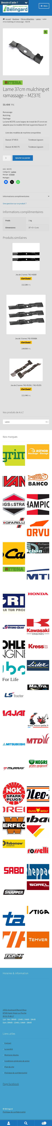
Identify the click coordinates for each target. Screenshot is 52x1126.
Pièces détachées (27, 19)
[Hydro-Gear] (14, 627)
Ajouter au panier (22, 158)
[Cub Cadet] (14, 553)
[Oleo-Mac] (38, 792)
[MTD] (38, 739)
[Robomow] (14, 844)
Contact (7, 1043)
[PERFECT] (14, 825)
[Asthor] (38, 451)
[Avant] (14, 480)
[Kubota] (14, 671)
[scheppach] (38, 871)
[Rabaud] (38, 826)
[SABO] (14, 870)
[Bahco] (38, 480)
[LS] (14, 696)
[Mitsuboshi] (14, 745)
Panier (40, 1122)
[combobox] (26, 421)
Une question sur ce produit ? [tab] (14, 203)
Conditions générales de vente (17, 1061)
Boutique (16, 19)
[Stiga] (38, 910)
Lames (38, 19)
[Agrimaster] (14, 455)
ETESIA (12, 174)
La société (8, 1049)
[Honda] (38, 593)
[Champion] (38, 504)
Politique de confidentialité (15, 1073)
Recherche (26, 1123)
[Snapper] (14, 892)
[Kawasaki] (38, 627)
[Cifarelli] (14, 523)
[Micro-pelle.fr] (38, 720)
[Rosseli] (38, 851)
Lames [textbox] (25, 422)
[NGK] (14, 793)
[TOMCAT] (14, 957)
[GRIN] (14, 602)
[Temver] (38, 939)
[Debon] (38, 547)
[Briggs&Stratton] (14, 504)
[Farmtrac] (38, 578)
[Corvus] (38, 529)
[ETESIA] (14, 569)
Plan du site (9, 1067)
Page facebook (11, 1084)
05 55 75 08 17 (8, 1016)
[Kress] (38, 646)
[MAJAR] (14, 713)
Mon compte (8, 1123)
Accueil (8, 19)
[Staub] (14, 916)
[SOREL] (38, 885)
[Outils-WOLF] (38, 810)
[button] (46, 32)
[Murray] (14, 769)
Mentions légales (11, 1055)
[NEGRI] (38, 763)
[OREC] (14, 809)
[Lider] (38, 665)
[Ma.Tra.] (38, 687)
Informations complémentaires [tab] (16, 196)
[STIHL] (14, 939)
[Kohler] (14, 649)
